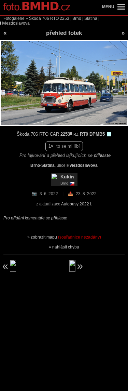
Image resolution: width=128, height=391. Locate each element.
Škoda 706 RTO (44, 18)
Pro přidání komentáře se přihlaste (35, 218)
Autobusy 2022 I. (76, 204)
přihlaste (102, 155)
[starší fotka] (30, 266)
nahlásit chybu (65, 247)
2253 (64, 18)
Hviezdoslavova (15, 23)
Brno (76, 18)
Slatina (90, 18)
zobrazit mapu (66, 237)
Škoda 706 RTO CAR (38, 134)
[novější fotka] (98, 266)
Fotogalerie (14, 18)
